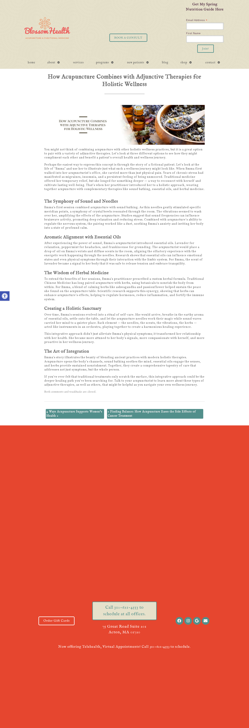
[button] (4, 296)
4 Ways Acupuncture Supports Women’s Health (74, 414)
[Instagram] (188, 621)
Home (31, 62)
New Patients (135, 62)
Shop (183, 62)
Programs (102, 62)
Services (78, 62)
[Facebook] (179, 621)
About (51, 62)
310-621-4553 (160, 646)
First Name (193, 33)
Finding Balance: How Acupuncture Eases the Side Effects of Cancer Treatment (152, 414)
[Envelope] (205, 621)
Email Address (196, 20)
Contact (210, 62)
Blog (165, 62)
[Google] (197, 621)
